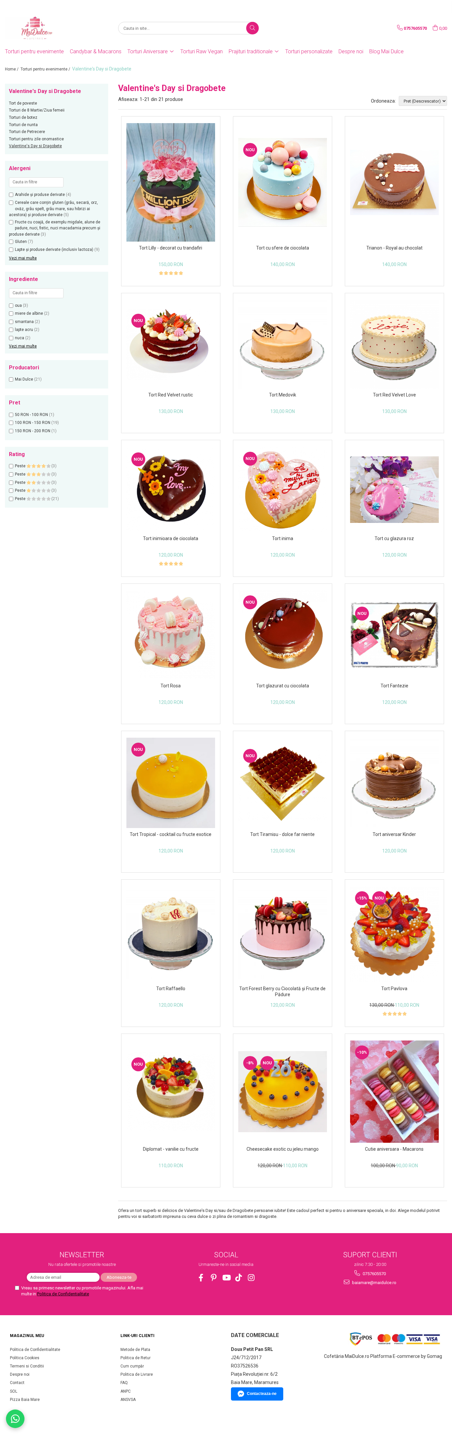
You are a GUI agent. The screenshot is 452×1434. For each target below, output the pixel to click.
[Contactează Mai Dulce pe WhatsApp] (15, 1419)
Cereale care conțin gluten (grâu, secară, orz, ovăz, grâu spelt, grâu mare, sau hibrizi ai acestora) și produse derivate (53, 208)
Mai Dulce (24, 379)
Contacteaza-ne (262, 1393)
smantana (24, 321)
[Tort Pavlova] (394, 934)
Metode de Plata (135, 1349)
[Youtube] (226, 1277)
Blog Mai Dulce (386, 51)
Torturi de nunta (23, 124)
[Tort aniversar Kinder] (394, 783)
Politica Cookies (24, 1358)
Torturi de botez (23, 117)
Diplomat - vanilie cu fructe (171, 1149)
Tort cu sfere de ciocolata (282, 248)
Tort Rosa (170, 685)
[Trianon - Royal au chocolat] (394, 182)
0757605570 (374, 1273)
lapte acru (24, 329)
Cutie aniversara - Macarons (394, 1149)
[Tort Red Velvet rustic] (170, 344)
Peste (20, 466)
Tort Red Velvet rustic (170, 394)
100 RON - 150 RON (32, 422)
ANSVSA (128, 1399)
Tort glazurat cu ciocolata (282, 685)
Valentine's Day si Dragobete (35, 146)
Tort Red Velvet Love (394, 394)
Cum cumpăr (132, 1366)
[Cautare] (252, 28)
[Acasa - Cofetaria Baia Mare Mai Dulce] (38, 28)
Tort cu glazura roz (394, 538)
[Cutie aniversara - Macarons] (394, 1091)
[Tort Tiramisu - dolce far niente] (282, 783)
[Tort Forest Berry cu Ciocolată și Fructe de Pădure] (282, 934)
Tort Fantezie (394, 685)
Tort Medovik (282, 394)
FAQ (124, 1382)
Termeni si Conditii (27, 1366)
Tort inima (282, 538)
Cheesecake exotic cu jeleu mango (283, 1149)
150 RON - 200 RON (32, 431)
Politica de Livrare (136, 1374)
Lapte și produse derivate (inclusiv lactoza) (54, 249)
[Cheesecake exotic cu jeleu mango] (282, 1091)
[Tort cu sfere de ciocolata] (282, 182)
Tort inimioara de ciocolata (170, 538)
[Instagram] (251, 1277)
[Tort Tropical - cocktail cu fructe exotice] (170, 783)
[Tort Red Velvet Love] (394, 344)
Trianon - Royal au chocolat (394, 248)
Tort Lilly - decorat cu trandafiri (170, 248)
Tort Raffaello (170, 988)
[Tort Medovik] (282, 344)
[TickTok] (239, 1277)
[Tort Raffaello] (170, 934)
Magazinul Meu (27, 1335)
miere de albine (29, 313)
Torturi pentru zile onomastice (36, 139)
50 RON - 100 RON (31, 414)
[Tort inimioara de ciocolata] (170, 489)
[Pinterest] (213, 1277)
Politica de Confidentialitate (63, 1293)
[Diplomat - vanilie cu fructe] (170, 1091)
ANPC (125, 1391)
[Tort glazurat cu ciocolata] (282, 634)
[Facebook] (201, 1277)
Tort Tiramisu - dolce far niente (282, 834)
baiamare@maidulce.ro (373, 1282)
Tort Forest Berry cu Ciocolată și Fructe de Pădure (282, 991)
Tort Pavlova (394, 988)
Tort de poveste (23, 103)
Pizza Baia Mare (25, 1399)
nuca (19, 338)
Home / (12, 69)
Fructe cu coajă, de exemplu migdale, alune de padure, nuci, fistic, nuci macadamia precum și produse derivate (54, 228)
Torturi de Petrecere (27, 131)
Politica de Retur (135, 1358)
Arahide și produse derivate (40, 194)
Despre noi (351, 51)
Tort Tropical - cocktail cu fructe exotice (170, 834)
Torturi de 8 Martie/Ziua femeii (37, 110)
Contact (17, 1382)
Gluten (21, 241)
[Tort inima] (282, 489)
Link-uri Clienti (137, 1335)
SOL (13, 1391)
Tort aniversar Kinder (394, 834)
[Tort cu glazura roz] (394, 489)
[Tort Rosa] (170, 635)
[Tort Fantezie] (394, 635)
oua (18, 305)
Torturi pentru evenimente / (46, 69)
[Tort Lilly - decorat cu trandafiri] (170, 182)
